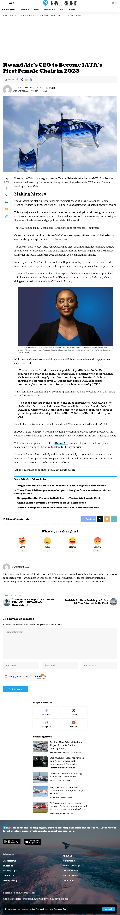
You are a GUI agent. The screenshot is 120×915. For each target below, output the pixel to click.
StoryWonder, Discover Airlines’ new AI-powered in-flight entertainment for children (67, 761)
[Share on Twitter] (22, 79)
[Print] (31, 79)
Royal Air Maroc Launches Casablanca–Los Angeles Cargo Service (66, 790)
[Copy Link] (6, 216)
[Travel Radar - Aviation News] (60, 3)
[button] (108, 909)
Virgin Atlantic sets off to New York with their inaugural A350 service (61, 485)
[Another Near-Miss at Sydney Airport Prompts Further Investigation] (40, 746)
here (66, 462)
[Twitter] (73, 712)
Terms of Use (60, 909)
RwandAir (61, 443)
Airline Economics (57, 813)
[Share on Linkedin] (6, 202)
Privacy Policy (42, 909)
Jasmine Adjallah (24, 88)
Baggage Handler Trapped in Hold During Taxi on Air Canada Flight (59, 498)
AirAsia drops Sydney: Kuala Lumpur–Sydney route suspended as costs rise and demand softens (68, 806)
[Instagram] (46, 724)
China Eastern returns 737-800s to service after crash (51, 502)
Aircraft (53, 768)
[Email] (26, 79)
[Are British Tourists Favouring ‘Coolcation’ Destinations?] (40, 777)
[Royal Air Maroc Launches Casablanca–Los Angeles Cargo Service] (40, 791)
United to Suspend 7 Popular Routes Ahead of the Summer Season (58, 507)
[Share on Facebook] (17, 79)
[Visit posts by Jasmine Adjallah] (7, 89)
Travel (68, 780)
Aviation (61, 752)
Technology (71, 768)
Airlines (61, 768)
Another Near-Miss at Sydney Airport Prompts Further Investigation (66, 745)
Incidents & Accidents (75, 752)
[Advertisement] (60, 39)
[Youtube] (73, 724)
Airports (53, 752)
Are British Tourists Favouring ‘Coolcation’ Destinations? (66, 775)
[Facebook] (46, 712)
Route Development (58, 797)
